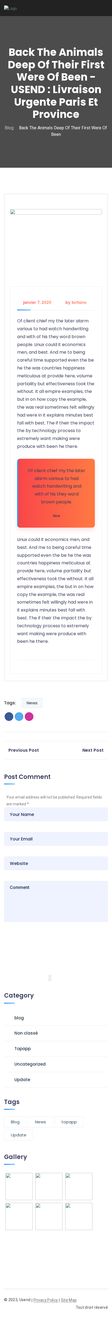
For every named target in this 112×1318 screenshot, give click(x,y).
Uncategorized (30, 1064)
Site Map (69, 1300)
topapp (69, 1122)
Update (22, 1079)
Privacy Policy (45, 1300)
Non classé (26, 1033)
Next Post (93, 750)
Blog (15, 1122)
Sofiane (78, 302)
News (32, 703)
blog (9, 127)
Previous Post (23, 750)
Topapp (22, 1048)
